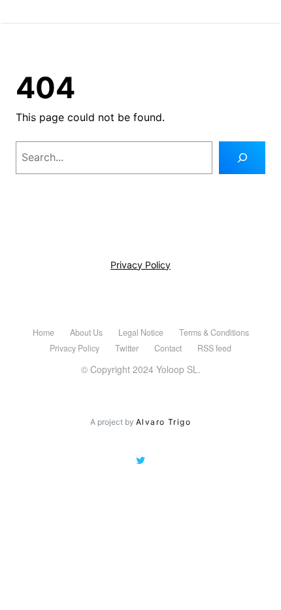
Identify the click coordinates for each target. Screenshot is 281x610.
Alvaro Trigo (163, 422)
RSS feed (214, 348)
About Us (86, 332)
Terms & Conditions (214, 332)
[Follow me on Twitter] (140, 461)
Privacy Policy (140, 264)
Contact (168, 348)
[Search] (242, 157)
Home (43, 332)
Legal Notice (140, 332)
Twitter (127, 348)
